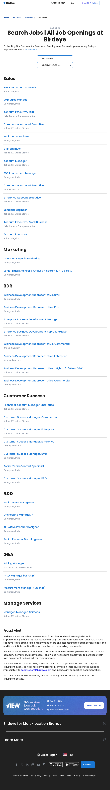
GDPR (55, 776)
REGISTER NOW (94, 705)
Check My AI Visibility (90, 3)
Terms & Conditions (20, 776)
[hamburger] (104, 3)
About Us (17, 17)
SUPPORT (87, 764)
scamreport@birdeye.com (36, 670)
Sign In (73, 3)
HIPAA (62, 776)
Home (6, 17)
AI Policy (77, 776)
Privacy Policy (36, 776)
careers (29, 17)
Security (47, 776)
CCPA (69, 776)
